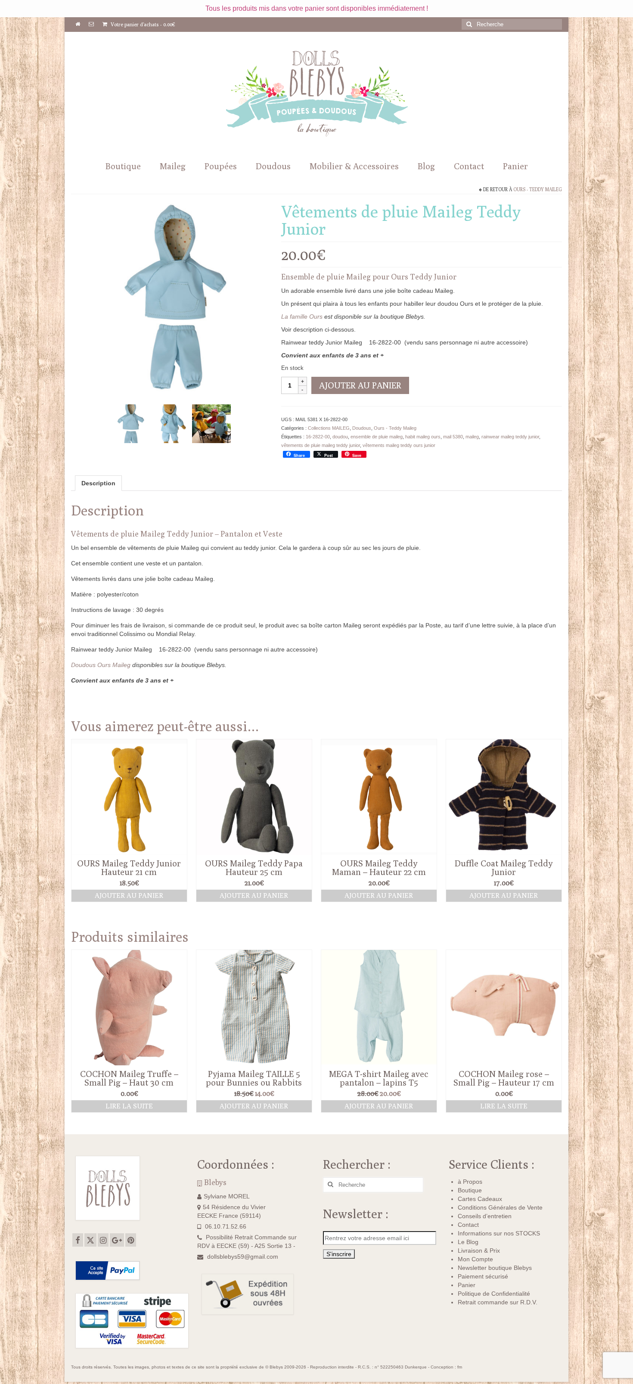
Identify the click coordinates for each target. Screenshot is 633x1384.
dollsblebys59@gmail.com (242, 1256)
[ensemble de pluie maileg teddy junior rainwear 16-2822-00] (171, 422)
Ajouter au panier (360, 385)
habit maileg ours (423, 436)
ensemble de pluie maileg (377, 436)
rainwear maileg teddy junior (510, 436)
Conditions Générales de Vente (500, 1207)
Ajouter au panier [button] (129, 895)
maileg (472, 436)
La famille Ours (302, 316)
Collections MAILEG (329, 428)
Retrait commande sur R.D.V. (497, 1302)
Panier (466, 1285)
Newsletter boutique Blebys (495, 1267)
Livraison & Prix (479, 1250)
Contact (468, 1224)
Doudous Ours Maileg (100, 664)
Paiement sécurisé (483, 1276)
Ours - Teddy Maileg (537, 189)
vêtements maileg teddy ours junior (399, 445)
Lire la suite (129, 1106)
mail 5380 (453, 436)
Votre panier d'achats (142, 24)
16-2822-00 (318, 436)
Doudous (361, 428)
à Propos (470, 1181)
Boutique (470, 1190)
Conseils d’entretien (485, 1216)
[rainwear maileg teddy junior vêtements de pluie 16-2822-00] (130, 422)
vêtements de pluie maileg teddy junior (320, 445)
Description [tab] (98, 483)
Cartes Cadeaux (480, 1198)
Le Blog (468, 1241)
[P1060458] (211, 422)
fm (459, 1367)
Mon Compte (475, 1259)
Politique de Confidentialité (494, 1293)
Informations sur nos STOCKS (499, 1233)
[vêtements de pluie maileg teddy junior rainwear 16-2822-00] (169, 300)
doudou (340, 436)
